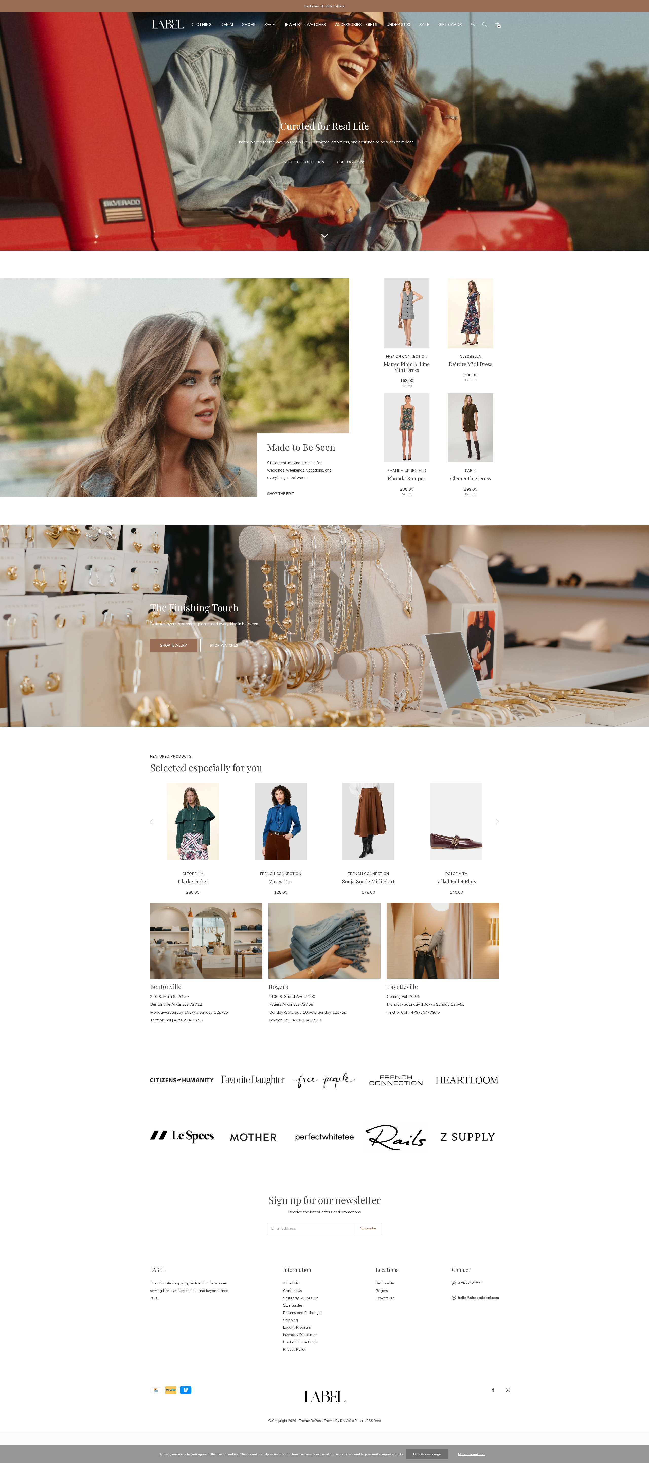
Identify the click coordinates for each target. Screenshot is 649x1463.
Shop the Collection (304, 162)
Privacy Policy (294, 1349)
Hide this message (427, 1454)
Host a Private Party (300, 1342)
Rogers (382, 1290)
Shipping (290, 1320)
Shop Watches (224, 645)
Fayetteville (385, 1298)
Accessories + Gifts (356, 24)
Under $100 (398, 24)
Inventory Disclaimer (300, 1334)
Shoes (248, 24)
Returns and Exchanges (302, 1312)
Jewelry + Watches (305, 24)
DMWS (345, 1421)
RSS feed (373, 1421)
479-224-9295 (469, 1283)
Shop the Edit (280, 493)
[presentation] (151, 821)
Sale (424, 24)
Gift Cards (450, 24)
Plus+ (359, 1421)
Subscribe (368, 1228)
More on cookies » (471, 1454)
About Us (291, 1283)
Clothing (201, 24)
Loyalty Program (297, 1327)
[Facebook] (493, 1390)
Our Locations (351, 162)
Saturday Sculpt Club (300, 1298)
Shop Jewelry (173, 645)
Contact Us (292, 1290)
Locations (387, 1269)
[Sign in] (473, 24)
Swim (270, 24)
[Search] (484, 24)
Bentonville (385, 1283)
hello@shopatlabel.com (478, 1297)
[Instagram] (508, 1390)
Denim (227, 24)
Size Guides (293, 1305)
